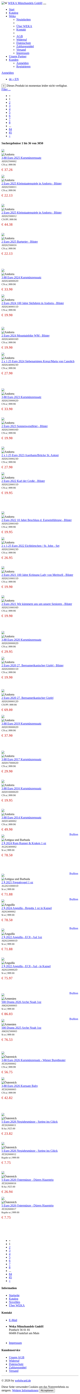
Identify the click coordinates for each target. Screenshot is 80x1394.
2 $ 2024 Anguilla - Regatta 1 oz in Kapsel (26, 908)
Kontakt (21, 29)
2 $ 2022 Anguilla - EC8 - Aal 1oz (21, 937)
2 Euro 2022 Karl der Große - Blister (23, 480)
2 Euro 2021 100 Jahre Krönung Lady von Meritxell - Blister (37, 574)
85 (10, 132)
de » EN (14, 79)
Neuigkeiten (23, 19)
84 (10, 129)
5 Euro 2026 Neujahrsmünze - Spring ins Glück (29, 1121)
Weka (12, 16)
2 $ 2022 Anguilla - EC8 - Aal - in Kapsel (26, 966)
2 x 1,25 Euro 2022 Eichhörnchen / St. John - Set (30, 545)
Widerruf (21, 39)
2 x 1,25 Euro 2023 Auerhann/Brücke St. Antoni (30, 455)
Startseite (14, 1295)
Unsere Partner (17, 56)
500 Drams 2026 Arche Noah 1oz (21, 1002)
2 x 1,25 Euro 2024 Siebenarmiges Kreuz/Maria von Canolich (37, 361)
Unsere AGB (16, 1357)
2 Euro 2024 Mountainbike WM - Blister (25, 335)
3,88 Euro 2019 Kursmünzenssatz (21, 723)
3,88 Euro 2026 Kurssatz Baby (19, 1085)
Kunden (13, 59)
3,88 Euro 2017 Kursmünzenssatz (21, 759)
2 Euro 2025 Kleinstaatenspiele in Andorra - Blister (31, 183)
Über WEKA (24, 26)
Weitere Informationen (25, 1390)
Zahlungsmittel (25, 46)
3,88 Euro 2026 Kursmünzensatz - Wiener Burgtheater (33, 1060)
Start (11, 9)
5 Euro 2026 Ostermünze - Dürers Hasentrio (27, 1179)
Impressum (22, 53)
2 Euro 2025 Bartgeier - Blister (19, 241)
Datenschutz (23, 43)
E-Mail (13, 1320)
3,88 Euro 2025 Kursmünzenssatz (21, 157)
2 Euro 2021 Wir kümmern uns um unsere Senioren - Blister (36, 603)
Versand (21, 49)
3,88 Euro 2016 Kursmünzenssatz (21, 788)
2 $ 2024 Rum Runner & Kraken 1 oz (23, 843)
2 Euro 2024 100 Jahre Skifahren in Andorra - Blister (32, 303)
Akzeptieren (47, 1390)
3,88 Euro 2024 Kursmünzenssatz (21, 277)
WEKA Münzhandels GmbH (25, 3)
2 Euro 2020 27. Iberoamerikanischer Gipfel (27, 697)
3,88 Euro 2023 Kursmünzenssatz (21, 397)
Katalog (13, 12)
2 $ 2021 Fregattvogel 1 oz (17, 882)
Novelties (14, 1302)
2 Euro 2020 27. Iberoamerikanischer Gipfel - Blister (32, 665)
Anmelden (22, 63)
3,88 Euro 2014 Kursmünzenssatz (21, 817)
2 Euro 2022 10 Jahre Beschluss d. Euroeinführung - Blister (36, 520)
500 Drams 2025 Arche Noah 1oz (21, 1027)
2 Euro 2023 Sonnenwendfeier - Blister (24, 426)
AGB (19, 36)
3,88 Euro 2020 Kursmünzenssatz (21, 639)
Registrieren (23, 66)
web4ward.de (23, 1380)
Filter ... (6, 89)
